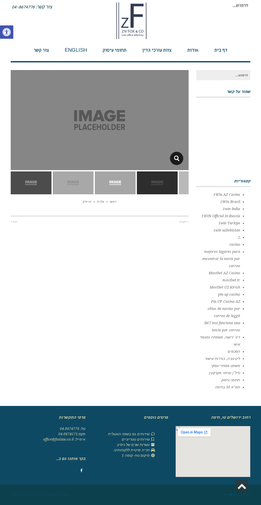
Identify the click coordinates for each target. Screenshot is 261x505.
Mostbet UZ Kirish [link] (225, 287)
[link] (6, 32)
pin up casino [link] (229, 294)
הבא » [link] (14, 221)
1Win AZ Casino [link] (226, 195)
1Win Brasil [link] (230, 202)
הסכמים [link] (234, 351)
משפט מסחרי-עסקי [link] (225, 366)
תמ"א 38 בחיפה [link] (227, 387)
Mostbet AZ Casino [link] (224, 273)
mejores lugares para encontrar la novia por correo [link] (221, 259)
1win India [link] (231, 209)
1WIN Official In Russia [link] (220, 216)
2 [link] (239, 237)
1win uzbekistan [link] (226, 230)
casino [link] (234, 244)
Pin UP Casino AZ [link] (225, 301)
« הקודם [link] (184, 221)
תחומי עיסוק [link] (230, 380)
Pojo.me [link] (32, 495)
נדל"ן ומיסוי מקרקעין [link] (224, 373)
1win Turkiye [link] (229, 223)
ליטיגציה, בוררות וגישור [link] (222, 359)
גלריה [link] (100, 201)
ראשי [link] (113, 201)
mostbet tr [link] (231, 280)
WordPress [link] (241, 495)
